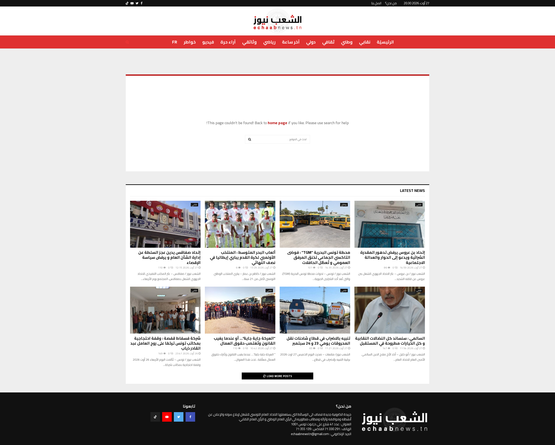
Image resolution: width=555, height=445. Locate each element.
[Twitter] (178, 417)
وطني (347, 42)
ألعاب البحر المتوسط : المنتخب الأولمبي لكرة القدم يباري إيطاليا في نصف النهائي (242, 257)
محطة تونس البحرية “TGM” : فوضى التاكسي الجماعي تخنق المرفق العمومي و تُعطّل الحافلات (318, 257)
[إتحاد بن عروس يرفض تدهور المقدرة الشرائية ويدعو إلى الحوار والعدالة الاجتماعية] (389, 224)
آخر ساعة (291, 42)
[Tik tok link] (127, 3)
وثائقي (249, 42)
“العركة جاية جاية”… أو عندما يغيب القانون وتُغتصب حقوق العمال (244, 341)
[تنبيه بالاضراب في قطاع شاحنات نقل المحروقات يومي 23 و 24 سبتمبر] (315, 310)
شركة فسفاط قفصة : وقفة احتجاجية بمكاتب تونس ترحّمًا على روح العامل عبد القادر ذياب (165, 343)
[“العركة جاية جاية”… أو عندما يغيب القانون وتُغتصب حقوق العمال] (240, 310)
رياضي (269, 42)
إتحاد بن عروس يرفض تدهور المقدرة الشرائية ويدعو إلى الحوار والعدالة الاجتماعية (392, 257)
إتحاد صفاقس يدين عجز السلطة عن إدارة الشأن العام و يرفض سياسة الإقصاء (169, 257)
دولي (311, 42)
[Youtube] (167, 417)
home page (277, 122)
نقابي (364, 42)
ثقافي (328, 42)
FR (174, 42)
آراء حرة (228, 42)
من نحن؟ (391, 3)
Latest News (412, 190)
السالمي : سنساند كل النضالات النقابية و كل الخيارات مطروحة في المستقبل (390, 341)
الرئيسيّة (385, 42)
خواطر (190, 42)
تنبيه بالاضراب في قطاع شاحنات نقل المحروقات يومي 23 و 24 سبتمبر (318, 341)
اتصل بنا (376, 3)
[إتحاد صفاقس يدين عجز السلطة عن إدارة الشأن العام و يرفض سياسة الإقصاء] (165, 224)
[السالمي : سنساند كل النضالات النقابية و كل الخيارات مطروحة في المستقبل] (389, 310)
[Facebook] (190, 417)
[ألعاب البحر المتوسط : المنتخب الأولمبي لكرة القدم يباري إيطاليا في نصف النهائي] (240, 224)
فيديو (208, 42)
